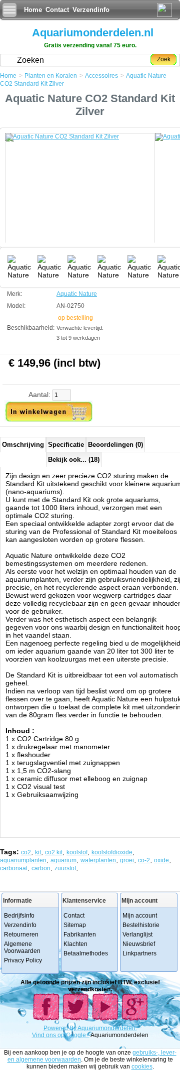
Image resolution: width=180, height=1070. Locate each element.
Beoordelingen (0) (115, 444)
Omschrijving (23, 444)
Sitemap (75, 925)
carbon (41, 868)
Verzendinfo (91, 9)
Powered (57, 1028)
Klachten (76, 943)
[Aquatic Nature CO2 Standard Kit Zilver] (80, 193)
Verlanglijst (137, 934)
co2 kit (53, 852)
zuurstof (65, 868)
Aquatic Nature (76, 293)
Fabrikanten (80, 934)
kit (38, 852)
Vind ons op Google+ (61, 1035)
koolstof (77, 852)
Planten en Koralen (50, 75)
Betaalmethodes (86, 953)
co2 (26, 852)
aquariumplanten (23, 860)
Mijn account (139, 915)
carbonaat (14, 868)
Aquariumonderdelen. (107, 1028)
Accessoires (101, 75)
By (74, 1028)
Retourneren (21, 934)
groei (127, 860)
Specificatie (66, 444)
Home (33, 9)
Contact (57, 9)
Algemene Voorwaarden (22, 947)
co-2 (144, 860)
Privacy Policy (23, 960)
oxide (161, 860)
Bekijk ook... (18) (74, 459)
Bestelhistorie (141, 925)
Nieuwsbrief (138, 943)
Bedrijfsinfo (19, 915)
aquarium (63, 860)
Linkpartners (139, 953)
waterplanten (98, 860)
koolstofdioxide (112, 852)
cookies (142, 1066)
